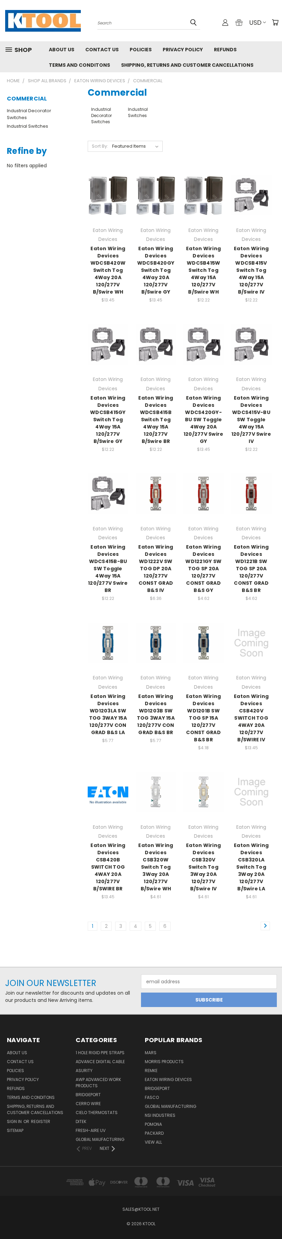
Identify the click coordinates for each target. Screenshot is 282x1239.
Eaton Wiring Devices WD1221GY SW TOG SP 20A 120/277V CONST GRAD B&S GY (203, 568)
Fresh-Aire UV (91, 1130)
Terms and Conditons (79, 65)
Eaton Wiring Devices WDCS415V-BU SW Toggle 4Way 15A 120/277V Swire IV (251, 419)
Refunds (225, 49)
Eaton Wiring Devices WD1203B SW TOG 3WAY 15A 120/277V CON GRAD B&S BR (156, 714)
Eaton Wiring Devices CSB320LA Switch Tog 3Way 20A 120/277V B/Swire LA (251, 867)
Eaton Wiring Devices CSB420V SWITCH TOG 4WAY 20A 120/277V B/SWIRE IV (251, 718)
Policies (141, 49)
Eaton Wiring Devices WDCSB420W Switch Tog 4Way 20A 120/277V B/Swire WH (108, 270)
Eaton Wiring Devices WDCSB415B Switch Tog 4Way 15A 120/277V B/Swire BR (155, 419)
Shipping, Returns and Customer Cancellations (187, 65)
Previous (271, 1217)
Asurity (84, 1070)
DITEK (81, 1121)
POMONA (153, 1124)
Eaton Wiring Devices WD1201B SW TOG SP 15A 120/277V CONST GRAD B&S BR (203, 718)
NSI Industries (160, 1115)
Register (40, 1121)
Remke (151, 1070)
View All (153, 1142)
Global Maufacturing (100, 1139)
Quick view (108, 181)
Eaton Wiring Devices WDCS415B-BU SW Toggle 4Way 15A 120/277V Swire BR (108, 568)
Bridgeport (88, 1095)
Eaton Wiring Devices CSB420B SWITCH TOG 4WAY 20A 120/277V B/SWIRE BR (107, 867)
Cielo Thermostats (97, 1112)
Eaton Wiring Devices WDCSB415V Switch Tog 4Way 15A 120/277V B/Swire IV (251, 270)
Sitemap (15, 1130)
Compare (106, 195)
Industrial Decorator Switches (29, 114)
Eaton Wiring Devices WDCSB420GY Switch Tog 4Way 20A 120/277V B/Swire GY (156, 270)
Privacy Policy (183, 49)
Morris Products (164, 1062)
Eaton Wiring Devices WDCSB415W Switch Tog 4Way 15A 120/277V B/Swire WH (203, 270)
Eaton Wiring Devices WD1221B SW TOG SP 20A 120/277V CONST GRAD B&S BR (251, 568)
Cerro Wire (88, 1103)
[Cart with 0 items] (275, 22)
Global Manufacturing (170, 1106)
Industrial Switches (27, 126)
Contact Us (102, 49)
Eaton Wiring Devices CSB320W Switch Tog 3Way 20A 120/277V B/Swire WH (155, 867)
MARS (150, 1053)
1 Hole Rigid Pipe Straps (100, 1053)
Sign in (15, 1121)
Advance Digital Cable (100, 1062)
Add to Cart (108, 207)
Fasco (152, 1097)
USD (255, 22)
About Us (61, 49)
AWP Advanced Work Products (98, 1083)
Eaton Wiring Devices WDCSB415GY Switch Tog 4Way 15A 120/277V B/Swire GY (108, 419)
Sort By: (100, 146)
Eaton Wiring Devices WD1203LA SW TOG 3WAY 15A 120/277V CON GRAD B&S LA (108, 714)
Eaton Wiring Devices (168, 1079)
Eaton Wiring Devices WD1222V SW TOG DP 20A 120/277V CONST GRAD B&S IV (155, 568)
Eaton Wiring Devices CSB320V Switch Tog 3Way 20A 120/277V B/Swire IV (203, 867)
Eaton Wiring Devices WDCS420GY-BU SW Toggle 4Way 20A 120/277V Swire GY (204, 419)
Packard (154, 1133)
